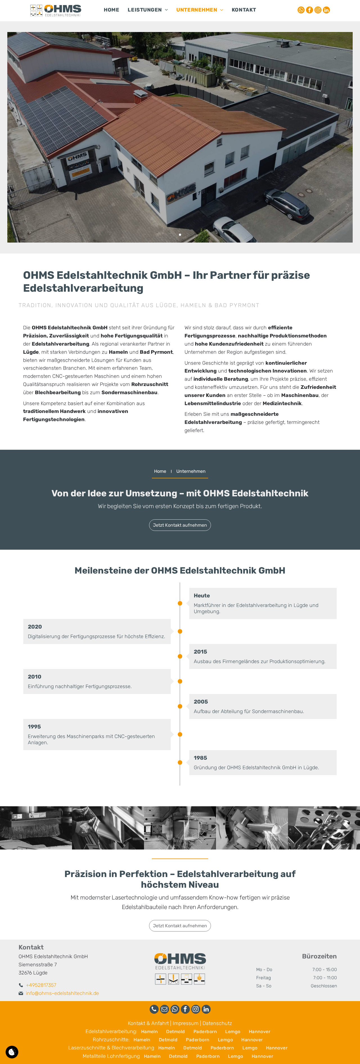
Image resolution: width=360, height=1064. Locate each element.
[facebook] (309, 10)
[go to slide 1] (180, 235)
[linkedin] (326, 10)
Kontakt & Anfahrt (148, 1023)
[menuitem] (111, 10)
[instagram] (317, 10)
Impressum (186, 1023)
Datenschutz (217, 1023)
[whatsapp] (301, 10)
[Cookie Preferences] (12, 1052)
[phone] (154, 1010)
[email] (164, 1010)
